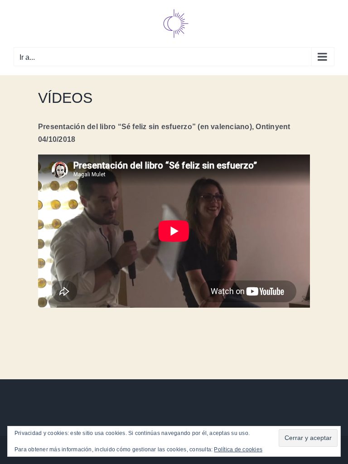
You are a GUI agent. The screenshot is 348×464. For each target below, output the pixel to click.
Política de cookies (238, 449)
